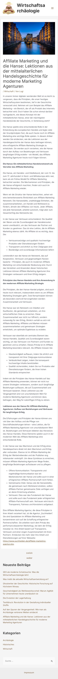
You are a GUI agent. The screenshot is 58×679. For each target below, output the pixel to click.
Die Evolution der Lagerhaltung (17, 598)
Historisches (8, 644)
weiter (29, 558)
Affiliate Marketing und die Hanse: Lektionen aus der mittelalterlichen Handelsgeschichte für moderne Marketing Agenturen (26, 620)
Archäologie (8, 640)
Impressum (29, 672)
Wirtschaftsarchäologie (31, 8)
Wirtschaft (9, 91)
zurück (29, 553)
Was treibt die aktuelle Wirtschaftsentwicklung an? (26, 579)
